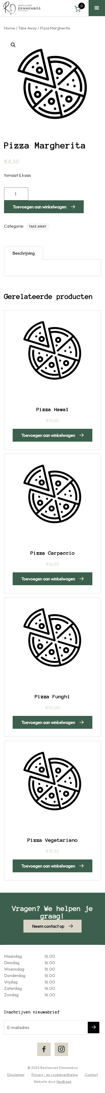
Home (9, 28)
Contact (91, 1074)
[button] (13, 45)
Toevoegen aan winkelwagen (39, 206)
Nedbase (64, 1081)
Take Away (27, 28)
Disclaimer (15, 1074)
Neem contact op (48, 926)
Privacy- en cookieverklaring (55, 1074)
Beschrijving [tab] (23, 253)
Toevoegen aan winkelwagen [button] (48, 435)
